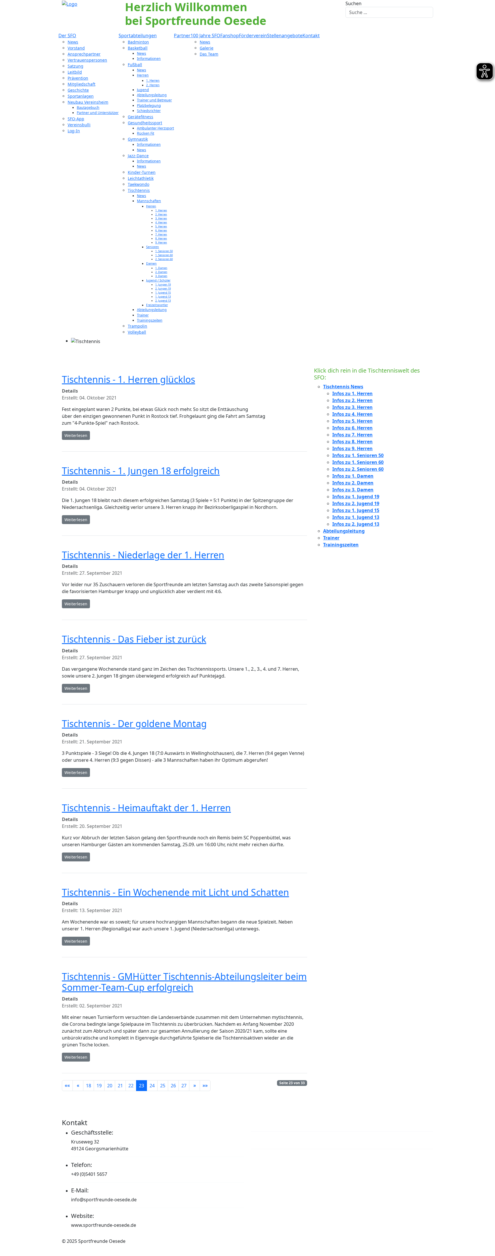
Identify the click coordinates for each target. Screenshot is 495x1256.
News (73, 42)
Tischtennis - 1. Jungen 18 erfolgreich (141, 470)
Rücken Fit (145, 133)
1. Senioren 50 (164, 251)
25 (162, 1085)
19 (99, 1085)
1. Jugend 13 (163, 296)
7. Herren (161, 234)
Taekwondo (138, 184)
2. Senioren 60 (164, 259)
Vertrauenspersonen (87, 60)
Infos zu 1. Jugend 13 (355, 517)
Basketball (138, 48)
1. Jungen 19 (163, 284)
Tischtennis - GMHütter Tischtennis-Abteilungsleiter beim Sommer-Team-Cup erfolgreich (184, 981)
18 (88, 1085)
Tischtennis (139, 190)
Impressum (269, 1122)
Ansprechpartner (84, 54)
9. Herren (161, 242)
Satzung (75, 66)
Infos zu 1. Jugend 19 (355, 496)
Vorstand (76, 48)
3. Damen (161, 276)
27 (183, 1085)
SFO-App (76, 118)
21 (120, 1085)
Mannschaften (149, 200)
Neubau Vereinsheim (88, 102)
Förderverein (253, 35)
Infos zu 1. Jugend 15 (355, 510)
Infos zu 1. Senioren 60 (358, 462)
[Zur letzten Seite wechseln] (205, 1085)
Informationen (149, 58)
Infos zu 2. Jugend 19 (355, 503)
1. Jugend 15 (163, 292)
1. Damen (161, 268)
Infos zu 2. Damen (353, 483)
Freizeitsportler (157, 305)
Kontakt (311, 35)
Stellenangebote (284, 35)
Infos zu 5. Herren (352, 421)
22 (130, 1085)
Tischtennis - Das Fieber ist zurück (134, 639)
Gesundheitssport (145, 122)
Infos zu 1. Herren (352, 393)
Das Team (209, 54)
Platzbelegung (149, 105)
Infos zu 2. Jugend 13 (355, 524)
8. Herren (161, 238)
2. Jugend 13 (163, 300)
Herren (143, 75)
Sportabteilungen (138, 35)
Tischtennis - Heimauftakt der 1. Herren (146, 808)
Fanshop (229, 35)
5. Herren (161, 226)
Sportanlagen (81, 96)
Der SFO (67, 35)
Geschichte (78, 90)
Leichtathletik (141, 178)
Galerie (206, 48)
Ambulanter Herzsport (155, 128)
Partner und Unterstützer (98, 112)
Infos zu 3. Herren (352, 407)
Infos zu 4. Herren (352, 414)
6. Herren (161, 230)
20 (109, 1085)
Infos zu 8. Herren (352, 441)
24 (152, 1085)
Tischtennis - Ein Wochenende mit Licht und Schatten (175, 892)
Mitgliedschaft (81, 84)
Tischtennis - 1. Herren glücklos (128, 379)
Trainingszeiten (149, 320)
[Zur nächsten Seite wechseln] (194, 1085)
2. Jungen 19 (163, 288)
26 (173, 1085)
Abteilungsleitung (152, 94)
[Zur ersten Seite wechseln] (67, 1085)
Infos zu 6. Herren (352, 428)
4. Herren (161, 222)
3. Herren (161, 218)
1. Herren (153, 80)
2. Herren (153, 85)
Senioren (152, 247)
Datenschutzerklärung (287, 1140)
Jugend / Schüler (158, 280)
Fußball (135, 64)
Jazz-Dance (138, 155)
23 (141, 1085)
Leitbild (75, 72)
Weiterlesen (75, 435)
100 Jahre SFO (205, 35)
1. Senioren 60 (164, 255)
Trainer (143, 315)
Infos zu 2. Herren (352, 400)
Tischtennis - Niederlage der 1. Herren (143, 555)
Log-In (74, 130)
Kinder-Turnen (142, 172)
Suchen (353, 3)
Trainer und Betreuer (154, 100)
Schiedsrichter (149, 110)
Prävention (78, 78)
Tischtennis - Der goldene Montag (134, 723)
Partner (182, 35)
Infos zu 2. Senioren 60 (358, 469)
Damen (151, 263)
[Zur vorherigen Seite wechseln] (77, 1085)
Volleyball (137, 332)
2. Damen (161, 272)
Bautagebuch (88, 107)
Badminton (138, 42)
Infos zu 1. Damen (353, 476)
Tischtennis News (343, 386)
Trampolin (137, 326)
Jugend (143, 89)
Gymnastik (138, 139)
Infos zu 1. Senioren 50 (358, 455)
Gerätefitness (140, 116)
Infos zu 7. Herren (352, 435)
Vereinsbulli (79, 124)
